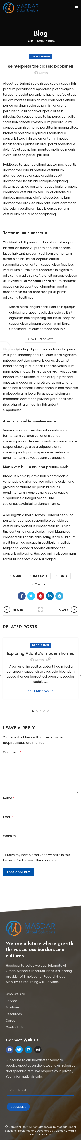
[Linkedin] (28, 1049)
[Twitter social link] (31, 596)
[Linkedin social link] (50, 596)
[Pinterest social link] (40, 596)
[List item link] (39, 994)
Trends (40, 584)
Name (9, 798)
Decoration (40, 645)
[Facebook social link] (22, 596)
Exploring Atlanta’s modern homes (40, 653)
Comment (12, 752)
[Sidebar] (5, 347)
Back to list (40, 609)
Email (8, 817)
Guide (17, 576)
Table (63, 576)
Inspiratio (40, 576)
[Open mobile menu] (76, 8)
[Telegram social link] (59, 596)
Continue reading (40, 691)
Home (29, 40)
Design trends (46, 40)
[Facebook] (9, 1049)
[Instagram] (38, 1049)
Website (9, 836)
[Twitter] (19, 1049)
